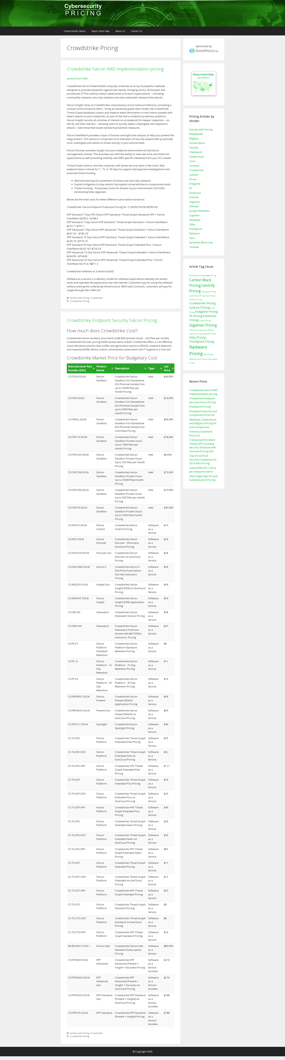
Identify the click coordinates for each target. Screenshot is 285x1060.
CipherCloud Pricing (197, 296)
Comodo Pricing (195, 299)
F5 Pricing (195, 316)
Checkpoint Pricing (208, 292)
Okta (192, 224)
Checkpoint (195, 152)
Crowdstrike (97, 297)
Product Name (101, 368)
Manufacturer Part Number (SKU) (80, 368)
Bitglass (194, 138)
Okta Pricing (197, 337)
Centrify (193, 147)
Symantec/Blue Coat (201, 242)
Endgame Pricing (206, 312)
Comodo (194, 165)
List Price (167, 368)
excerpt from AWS (77, 78)
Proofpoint (195, 229)
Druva (192, 179)
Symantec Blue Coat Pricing (200, 359)
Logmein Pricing (195, 334)
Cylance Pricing (199, 307)
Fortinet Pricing (205, 321)
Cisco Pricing (210, 296)
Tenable (194, 247)
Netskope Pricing (208, 334)
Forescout (195, 192)
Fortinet (193, 197)
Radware (194, 233)
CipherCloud (196, 156)
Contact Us (136, 30)
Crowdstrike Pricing (79, 301)
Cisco (192, 161)
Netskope (194, 220)
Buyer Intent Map (101, 30)
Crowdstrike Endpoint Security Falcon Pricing (112, 320)
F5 (190, 188)
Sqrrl (192, 238)
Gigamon (194, 201)
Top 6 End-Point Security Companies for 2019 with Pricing (203, 459)
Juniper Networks (199, 211)
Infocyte (194, 206)
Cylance (193, 174)
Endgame (195, 183)
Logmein (194, 215)
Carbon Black (197, 143)
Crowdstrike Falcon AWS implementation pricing (115, 69)
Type (151, 368)
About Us (120, 30)
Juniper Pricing (207, 330)
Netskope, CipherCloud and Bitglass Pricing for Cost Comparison (203, 423)
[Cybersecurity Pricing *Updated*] (83, 10)
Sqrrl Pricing (208, 354)
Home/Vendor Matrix (75, 30)
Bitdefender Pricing (197, 275)
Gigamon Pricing (203, 325)
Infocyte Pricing (195, 330)
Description (122, 368)
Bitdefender (196, 134)
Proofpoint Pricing (201, 342)
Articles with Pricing (79, 297)
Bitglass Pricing (210, 275)
